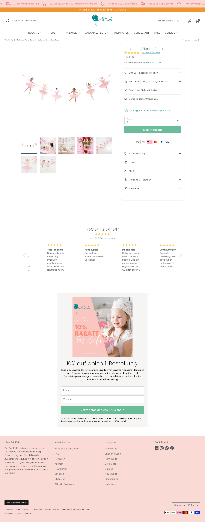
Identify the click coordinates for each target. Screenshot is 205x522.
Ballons (109, 469)
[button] (25, 255)
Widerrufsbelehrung (62, 509)
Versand (150, 62)
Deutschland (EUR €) (168, 21)
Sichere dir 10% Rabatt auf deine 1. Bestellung (102, 10)
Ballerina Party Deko (25, 40)
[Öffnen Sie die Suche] (8, 21)
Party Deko (111, 459)
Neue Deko (111, 474)
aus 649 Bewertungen (102, 238)
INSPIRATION (121, 33)
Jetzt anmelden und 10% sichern (102, 410)
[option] (66, 90)
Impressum (9, 509)
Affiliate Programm (65, 484)
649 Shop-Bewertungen (151, 53)
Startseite (9, 40)
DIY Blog (59, 474)
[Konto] (190, 21)
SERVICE (170, 33)
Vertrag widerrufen (16, 502)
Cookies (47, 509)
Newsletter (61, 469)
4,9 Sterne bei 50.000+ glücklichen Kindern (73, 4)
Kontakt (59, 464)
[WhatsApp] (167, 448)
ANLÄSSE (71, 33)
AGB (18, 509)
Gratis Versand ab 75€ (26, 4)
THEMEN (53, 33)
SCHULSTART (141, 33)
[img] (103, 234)
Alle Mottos (111, 448)
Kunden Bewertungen (67, 448)
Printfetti (27, 514)
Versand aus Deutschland (122, 4)
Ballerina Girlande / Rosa (48, 40)
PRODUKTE (33, 33)
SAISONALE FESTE (95, 33)
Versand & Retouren (81, 509)
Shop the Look (113, 454)
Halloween (111, 484)
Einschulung (112, 479)
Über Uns (60, 479)
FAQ (57, 454)
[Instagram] (162, 448)
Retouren (60, 459)
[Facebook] (156, 448)
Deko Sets (110, 464)
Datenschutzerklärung (32, 509)
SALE (157, 33)
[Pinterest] (172, 448)
